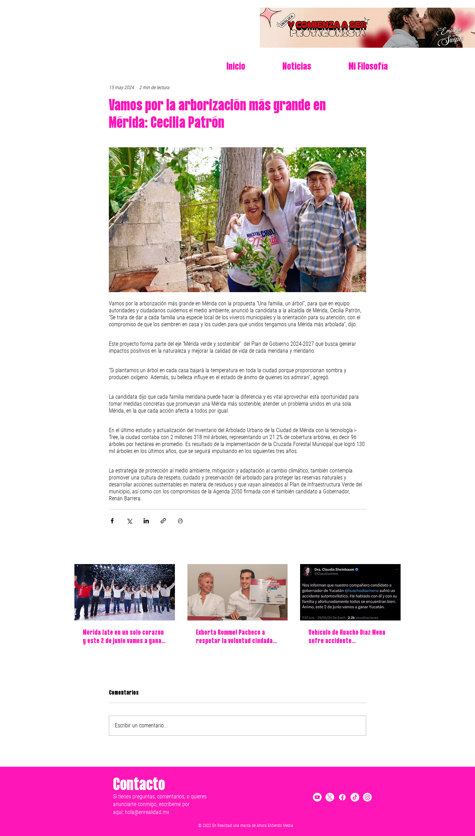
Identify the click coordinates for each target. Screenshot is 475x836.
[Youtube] (317, 797)
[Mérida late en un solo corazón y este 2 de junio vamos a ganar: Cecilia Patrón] (124, 592)
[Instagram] (367, 797)
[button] (354, 66)
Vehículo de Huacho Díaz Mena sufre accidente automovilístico (346, 637)
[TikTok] (355, 797)
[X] (329, 797)
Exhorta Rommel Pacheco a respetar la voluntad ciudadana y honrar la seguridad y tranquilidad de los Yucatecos (237, 637)
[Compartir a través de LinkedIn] (146, 520)
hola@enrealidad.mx (147, 812)
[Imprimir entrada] (180, 520)
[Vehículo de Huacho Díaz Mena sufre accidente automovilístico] (350, 592)
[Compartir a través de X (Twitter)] (129, 520)
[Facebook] (342, 797)
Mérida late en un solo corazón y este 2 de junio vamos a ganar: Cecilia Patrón (124, 637)
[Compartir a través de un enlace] (163, 520)
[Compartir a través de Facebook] (112, 520)
